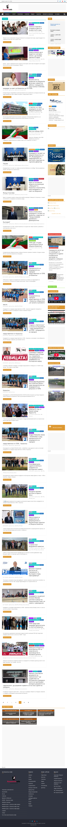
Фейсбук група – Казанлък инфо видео (10, 808)
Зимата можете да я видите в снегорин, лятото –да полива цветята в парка (36, 54)
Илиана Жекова (10, 472)
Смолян (43, 783)
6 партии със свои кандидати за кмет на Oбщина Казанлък (36, 109)
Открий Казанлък (58, 778)
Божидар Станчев (6, 657)
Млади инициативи (33, 791)
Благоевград (44, 785)
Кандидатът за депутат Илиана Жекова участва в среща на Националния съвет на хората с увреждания (37, 599)
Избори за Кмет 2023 (36, 60)
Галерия (27, 14)
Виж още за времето (57, 427)
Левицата (18, 194)
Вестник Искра (57, 786)
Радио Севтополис (58, 788)
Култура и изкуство (33, 787)
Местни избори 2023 (36, 131)
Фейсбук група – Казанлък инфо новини (11, 804)
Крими (30, 779)
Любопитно (31, 794)
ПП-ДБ (36, 209)
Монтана (43, 777)
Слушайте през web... (56, 213)
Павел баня (43, 775)
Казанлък (39, 74)
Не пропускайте (32, 781)
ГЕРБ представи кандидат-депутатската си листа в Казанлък (37, 625)
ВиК (50, 106)
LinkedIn (4, 810)
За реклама (4, 791)
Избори (34, 48)
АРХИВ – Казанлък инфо (7, 800)
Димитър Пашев (25, 165)
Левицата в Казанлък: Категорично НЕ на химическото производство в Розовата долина (36, 651)
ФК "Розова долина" (58, 790)
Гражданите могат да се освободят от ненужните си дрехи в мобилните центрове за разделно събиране (56, 254)
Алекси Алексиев (20, 223)
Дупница (43, 787)
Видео (32, 14)
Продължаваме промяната (39, 223)
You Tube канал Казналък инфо (9, 815)
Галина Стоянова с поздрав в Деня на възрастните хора (35, 28)
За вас (31, 671)
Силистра (43, 779)
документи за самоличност (22, 688)
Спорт (14, 14)
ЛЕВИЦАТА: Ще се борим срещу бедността (35, 411)
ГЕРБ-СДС (21, 277)
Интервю (31, 796)
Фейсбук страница (6, 802)
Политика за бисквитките (7, 789)
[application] (56, 298)
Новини (7, 14)
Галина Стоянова (32, 33)
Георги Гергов (13, 657)
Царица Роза (31, 789)
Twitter (3, 812)
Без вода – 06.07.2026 (52, 109)
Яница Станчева (24, 194)
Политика (20, 14)
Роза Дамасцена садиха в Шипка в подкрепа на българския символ (36, 466)
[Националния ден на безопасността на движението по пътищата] (52, 274)
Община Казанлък (58, 780)
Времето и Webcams (48, 14)
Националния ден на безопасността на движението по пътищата (60, 277)
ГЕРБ (30, 22)
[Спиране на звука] (61, 302)
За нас (3, 793)
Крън (34, 498)
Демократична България (28, 223)
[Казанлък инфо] (2, 14)
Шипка (15, 472)
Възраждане (32, 149)
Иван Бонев (38, 31)
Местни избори (36, 22)
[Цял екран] (63, 302)
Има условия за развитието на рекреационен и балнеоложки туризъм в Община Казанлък (37, 520)
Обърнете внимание (54, 247)
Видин (42, 781)
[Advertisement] (42, 7)
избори (39, 33)
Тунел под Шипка (26, 277)
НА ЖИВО (57, 14)
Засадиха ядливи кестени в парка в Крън (35, 493)
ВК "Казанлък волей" (58, 792)
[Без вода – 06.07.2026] (56, 97)
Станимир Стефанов (32, 657)
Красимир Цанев (19, 657)
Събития (38, 14)
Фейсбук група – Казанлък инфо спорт (10, 806)
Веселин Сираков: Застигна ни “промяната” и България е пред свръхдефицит (35, 572)
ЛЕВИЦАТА (41, 178)
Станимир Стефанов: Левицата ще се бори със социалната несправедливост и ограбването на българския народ (36, 356)
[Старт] (49, 302)
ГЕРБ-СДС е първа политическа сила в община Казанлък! (36, 244)
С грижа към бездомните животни (36, 545)
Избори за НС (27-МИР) (38, 237)
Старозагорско (32, 240)
